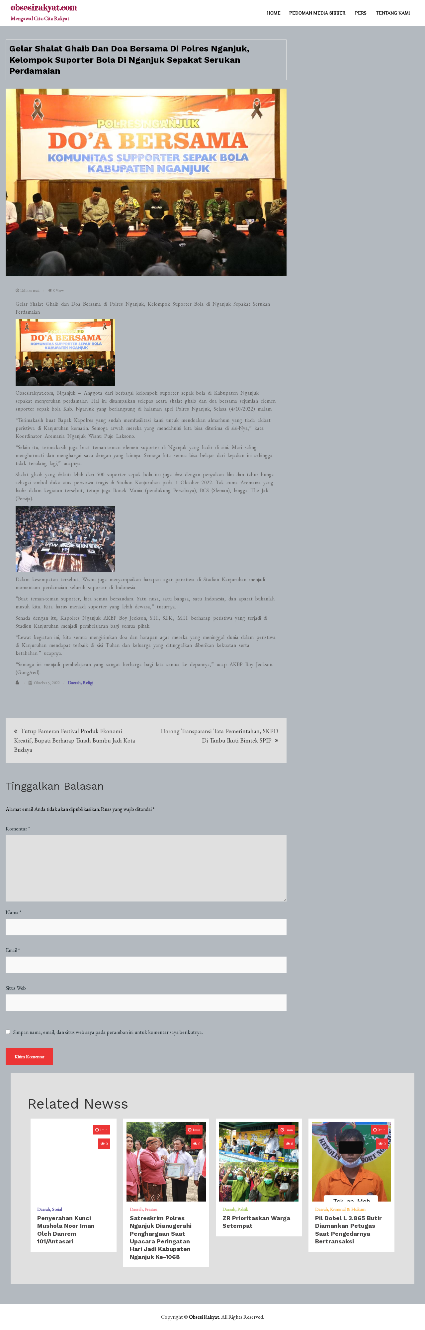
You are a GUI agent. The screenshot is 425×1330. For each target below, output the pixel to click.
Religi (88, 682)
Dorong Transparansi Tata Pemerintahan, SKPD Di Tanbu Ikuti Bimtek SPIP (219, 735)
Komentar (18, 828)
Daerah (74, 682)
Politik (242, 1209)
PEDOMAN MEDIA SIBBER (317, 13)
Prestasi (151, 1209)
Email (13, 950)
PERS (361, 13)
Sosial (57, 1209)
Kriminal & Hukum (348, 1209)
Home (274, 13)
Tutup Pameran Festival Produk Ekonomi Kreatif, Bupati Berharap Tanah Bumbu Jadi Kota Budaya (74, 740)
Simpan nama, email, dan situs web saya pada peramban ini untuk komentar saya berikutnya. (108, 1032)
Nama (13, 912)
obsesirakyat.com (44, 7)
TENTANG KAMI (393, 13)
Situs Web (16, 987)
